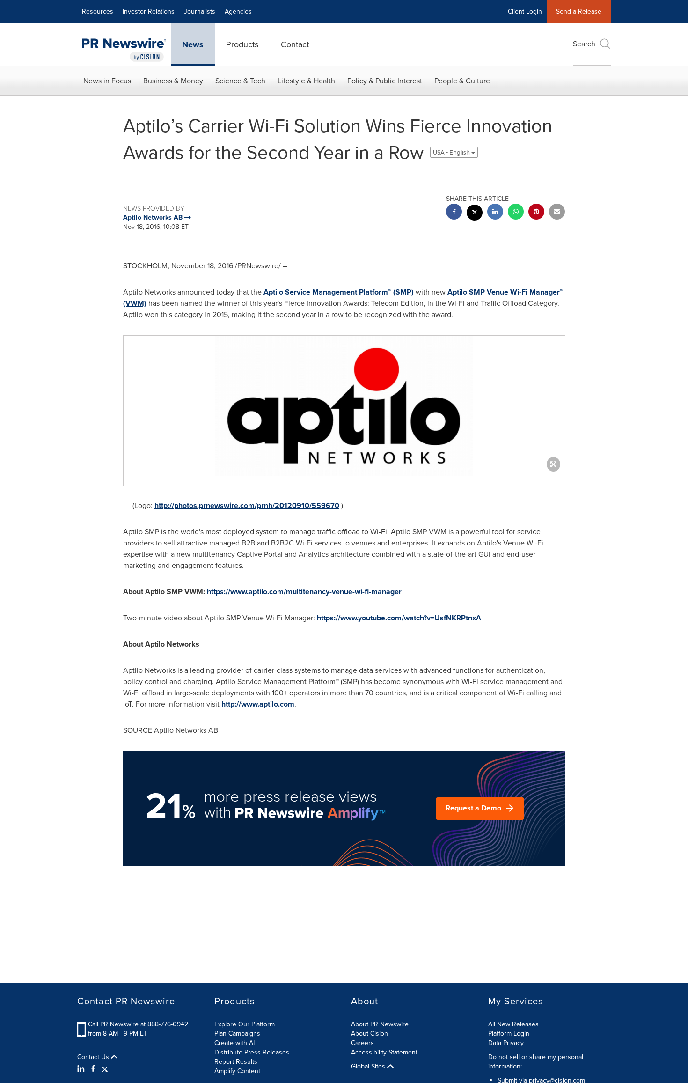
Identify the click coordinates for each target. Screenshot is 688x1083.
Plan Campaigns (237, 1034)
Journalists (199, 11)
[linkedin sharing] (495, 213)
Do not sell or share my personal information (535, 1061)
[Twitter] (104, 1069)
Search (584, 43)
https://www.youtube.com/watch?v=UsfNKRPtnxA (399, 617)
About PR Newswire (380, 1024)
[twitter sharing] (475, 214)
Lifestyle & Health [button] (306, 80)
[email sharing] (557, 213)
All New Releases (513, 1024)
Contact (295, 44)
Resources (97, 11)
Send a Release (578, 11)
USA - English (452, 152)
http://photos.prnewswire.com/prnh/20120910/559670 (246, 505)
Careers (362, 1043)
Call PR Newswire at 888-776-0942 (138, 1024)
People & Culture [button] (462, 80)
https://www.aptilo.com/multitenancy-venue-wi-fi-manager (304, 591)
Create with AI (234, 1043)
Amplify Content (237, 1071)
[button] (344, 406)
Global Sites (369, 1066)
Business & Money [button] (173, 80)
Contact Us (94, 1057)
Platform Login (508, 1034)
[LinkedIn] (82, 1069)
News (193, 44)
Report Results (235, 1062)
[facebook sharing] (454, 213)
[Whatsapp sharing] (516, 213)
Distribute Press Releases (251, 1052)
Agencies (238, 11)
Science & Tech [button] (240, 80)
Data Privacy (506, 1043)
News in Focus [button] (107, 80)
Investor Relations (149, 11)
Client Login (525, 11)
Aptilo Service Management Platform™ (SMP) (338, 292)
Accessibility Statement (384, 1052)
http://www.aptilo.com (257, 704)
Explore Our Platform (244, 1024)
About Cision (369, 1034)
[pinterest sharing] (536, 213)
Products (242, 44)
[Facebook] (93, 1069)
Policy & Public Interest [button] (384, 80)
